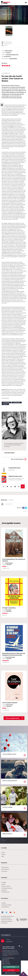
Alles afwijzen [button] (11, 970)
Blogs (3, 856)
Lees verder (10, 955)
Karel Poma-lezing (5, 892)
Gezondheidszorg (5, 907)
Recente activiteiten (6, 886)
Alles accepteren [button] (11, 966)
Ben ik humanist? (5, 867)
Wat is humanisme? (5, 869)
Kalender (3, 854)
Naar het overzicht (7, 14)
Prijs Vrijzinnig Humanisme (7, 888)
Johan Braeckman (13, 58)
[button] (11, 972)
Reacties (6, 45)
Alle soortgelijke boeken (12, 718)
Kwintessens (7, 446)
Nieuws (3, 852)
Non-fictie (8, 52)
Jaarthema (4, 903)
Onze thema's (4, 871)
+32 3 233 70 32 (9, 941)
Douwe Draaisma (8, 50)
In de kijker (4, 882)
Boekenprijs (4, 890)
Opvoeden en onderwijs (6, 905)
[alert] (11, 959)
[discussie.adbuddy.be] (14, 505)
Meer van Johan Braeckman (17, 459)
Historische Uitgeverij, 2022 (12, 54)
